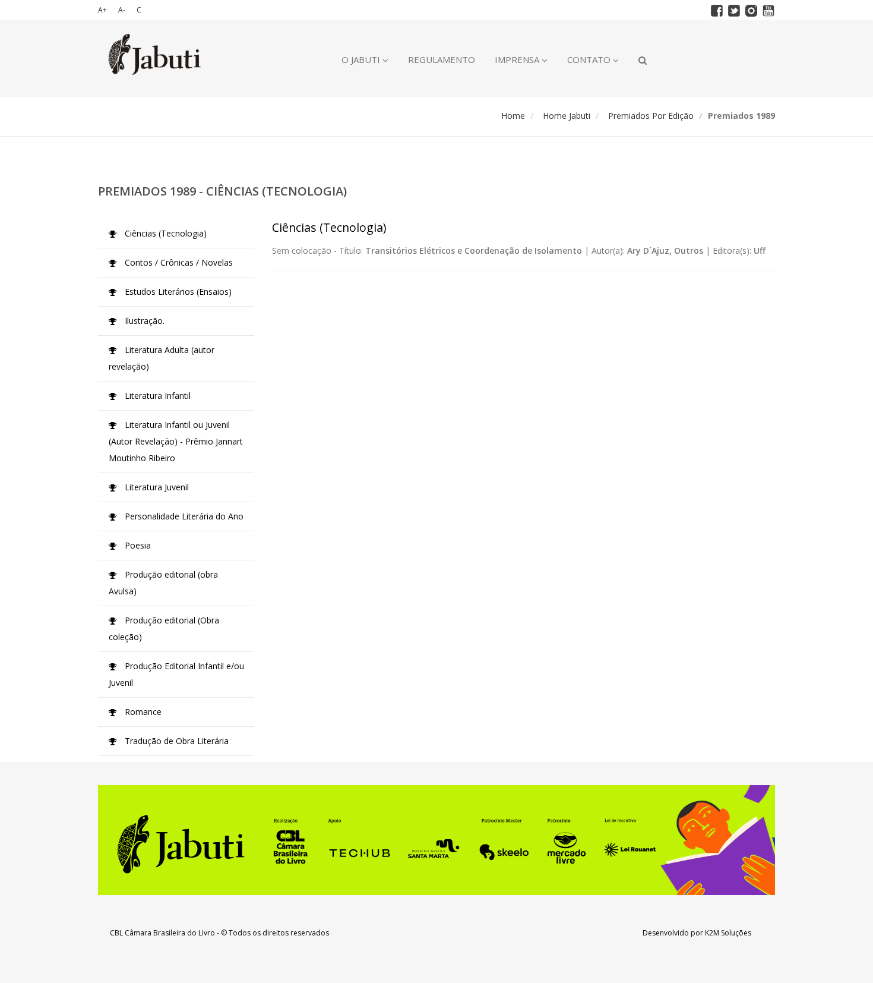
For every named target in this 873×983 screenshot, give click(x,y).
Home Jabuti (566, 115)
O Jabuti (361, 59)
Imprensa (518, 59)
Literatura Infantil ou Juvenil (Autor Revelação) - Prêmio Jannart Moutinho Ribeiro (176, 441)
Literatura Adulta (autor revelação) (161, 358)
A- (121, 10)
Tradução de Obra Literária (175, 740)
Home (513, 115)
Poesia (136, 545)
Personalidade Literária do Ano (182, 516)
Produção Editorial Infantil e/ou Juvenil (176, 674)
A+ (102, 10)
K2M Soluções (728, 933)
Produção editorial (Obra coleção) (164, 628)
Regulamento (441, 59)
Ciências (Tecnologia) (164, 233)
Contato (590, 59)
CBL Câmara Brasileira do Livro (162, 933)
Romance (142, 711)
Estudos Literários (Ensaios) (177, 291)
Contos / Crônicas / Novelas (177, 262)
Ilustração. (143, 320)
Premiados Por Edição (651, 115)
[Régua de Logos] (436, 840)
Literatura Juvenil (155, 487)
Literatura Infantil (156, 395)
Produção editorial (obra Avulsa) (163, 583)
